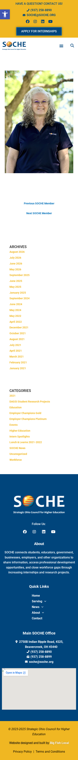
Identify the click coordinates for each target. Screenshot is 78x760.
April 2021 (15, 350)
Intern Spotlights (19, 436)
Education (15, 407)
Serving (37, 601)
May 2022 (15, 315)
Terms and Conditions (50, 751)
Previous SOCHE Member (39, 203)
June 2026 (15, 263)
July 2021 (15, 345)
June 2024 (15, 304)
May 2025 (15, 286)
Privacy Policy (23, 751)
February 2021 (18, 362)
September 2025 (19, 275)
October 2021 (17, 333)
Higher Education (19, 430)
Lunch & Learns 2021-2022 (25, 442)
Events (13, 424)
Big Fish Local (59, 743)
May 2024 (15, 310)
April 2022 (15, 321)
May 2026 (15, 269)
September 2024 (19, 298)
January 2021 (17, 368)
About (36, 612)
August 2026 (17, 251)
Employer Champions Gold (25, 413)
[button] (5, 14)
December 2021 (18, 327)
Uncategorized (18, 453)
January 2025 (17, 292)
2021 (12, 395)
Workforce (15, 459)
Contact (37, 618)
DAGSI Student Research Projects (29, 401)
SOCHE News (17, 448)
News (35, 607)
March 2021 (16, 356)
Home (36, 595)
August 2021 (17, 339)
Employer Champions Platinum (28, 418)
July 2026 (15, 257)
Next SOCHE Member (39, 213)
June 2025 (15, 280)
